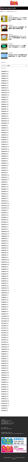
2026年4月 (3, 80)
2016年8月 (3, 354)
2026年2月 (3, 85)
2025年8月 (3, 99)
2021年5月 (3, 219)
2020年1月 (3, 257)
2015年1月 (3, 398)
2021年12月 (4, 203)
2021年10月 (4, 208)
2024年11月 (4, 120)
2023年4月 (3, 165)
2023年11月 (4, 149)
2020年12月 (4, 231)
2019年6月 (3, 273)
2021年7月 (3, 215)
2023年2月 (3, 170)
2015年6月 (3, 386)
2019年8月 (3, 269)
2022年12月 (4, 175)
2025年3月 (3, 111)
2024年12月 (4, 118)
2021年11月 (4, 205)
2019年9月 (3, 266)
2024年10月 (4, 123)
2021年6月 (3, 217)
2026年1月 (3, 87)
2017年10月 (4, 321)
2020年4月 (3, 250)
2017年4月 (3, 335)
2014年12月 (4, 401)
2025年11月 (4, 92)
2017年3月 (3, 337)
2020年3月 (3, 252)
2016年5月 (3, 361)
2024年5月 (3, 135)
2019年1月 (3, 285)
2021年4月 (3, 222)
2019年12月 (4, 259)
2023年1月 (3, 172)
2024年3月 (3, 139)
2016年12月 (4, 344)
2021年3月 (3, 224)
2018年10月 (4, 292)
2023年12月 (4, 146)
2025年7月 (3, 102)
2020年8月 (3, 240)
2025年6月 (3, 104)
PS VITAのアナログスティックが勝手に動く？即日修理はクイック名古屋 (17, 46)
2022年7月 (3, 186)
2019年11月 (4, 262)
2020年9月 (3, 238)
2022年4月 (3, 193)
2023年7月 (3, 158)
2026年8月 (3, 71)
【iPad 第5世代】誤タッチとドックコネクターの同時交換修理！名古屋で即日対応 (17, 38)
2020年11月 (4, 233)
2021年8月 (3, 212)
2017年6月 (3, 330)
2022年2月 (3, 198)
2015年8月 (3, 382)
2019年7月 (3, 271)
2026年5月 (3, 78)
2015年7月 (3, 384)
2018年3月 (3, 309)
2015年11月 (4, 375)
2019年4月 (3, 278)
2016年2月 (3, 368)
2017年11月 (4, 318)
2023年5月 (3, 163)
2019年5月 (3, 276)
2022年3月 (3, 196)
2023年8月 (3, 156)
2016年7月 (3, 356)
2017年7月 (3, 328)
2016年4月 (3, 363)
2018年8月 (3, 297)
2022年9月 (3, 182)
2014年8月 (3, 410)
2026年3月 (3, 83)
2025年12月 (4, 90)
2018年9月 (3, 295)
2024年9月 (3, 125)
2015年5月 (3, 389)
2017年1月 (3, 342)
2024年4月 (3, 137)
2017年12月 (4, 316)
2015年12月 (4, 372)
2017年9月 (3, 323)
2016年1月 (3, 370)
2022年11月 (4, 177)
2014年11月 (4, 403)
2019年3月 (3, 281)
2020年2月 (3, 255)
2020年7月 (3, 243)
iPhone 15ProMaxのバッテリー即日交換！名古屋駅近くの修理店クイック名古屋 (17, 19)
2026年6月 (3, 76)
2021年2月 (3, 226)
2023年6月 (3, 160)
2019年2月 (3, 283)
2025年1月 (3, 116)
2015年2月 (3, 396)
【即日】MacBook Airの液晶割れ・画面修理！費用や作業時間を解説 (17, 27)
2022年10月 (4, 179)
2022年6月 (3, 189)
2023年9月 (3, 153)
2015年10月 (4, 377)
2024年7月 (3, 130)
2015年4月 (3, 391)
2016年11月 (4, 346)
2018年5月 (3, 304)
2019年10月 (4, 264)
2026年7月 (3, 73)
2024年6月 (3, 132)
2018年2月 (3, 311)
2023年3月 (3, 167)
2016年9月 (3, 351)
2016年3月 (3, 365)
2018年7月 (3, 299)
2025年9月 (3, 97)
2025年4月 (3, 109)
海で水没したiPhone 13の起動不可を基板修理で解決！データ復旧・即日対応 (17, 55)
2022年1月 (3, 200)
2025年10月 (4, 95)
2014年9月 (3, 408)
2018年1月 (3, 313)
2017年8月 (3, 325)
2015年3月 (3, 394)
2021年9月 (3, 210)
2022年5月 (3, 191)
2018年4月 (3, 306)
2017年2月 (3, 339)
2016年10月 (4, 349)
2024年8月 (3, 127)
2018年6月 (3, 302)
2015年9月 (3, 379)
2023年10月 (4, 151)
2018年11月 (4, 290)
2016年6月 (3, 358)
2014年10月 (4, 405)
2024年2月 (3, 142)
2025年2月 (3, 113)
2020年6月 (3, 245)
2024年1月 (3, 144)
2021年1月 (3, 229)
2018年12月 (4, 288)
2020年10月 (4, 236)
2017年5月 (3, 332)
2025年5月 (3, 106)
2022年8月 (3, 184)
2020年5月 (3, 248)
